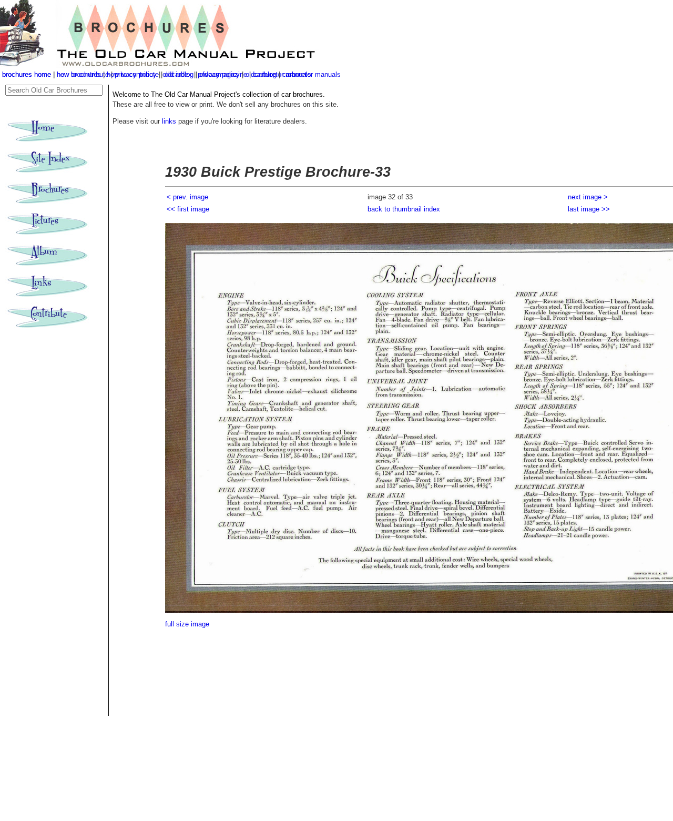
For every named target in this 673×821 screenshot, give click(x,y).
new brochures (79, 74)
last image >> (589, 209)
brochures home (26, 74)
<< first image (188, 209)
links (169, 121)
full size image (187, 624)
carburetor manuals (311, 74)
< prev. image (187, 197)
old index (178, 74)
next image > (588, 197)
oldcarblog (261, 74)
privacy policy (220, 74)
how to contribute (133, 74)
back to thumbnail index (404, 209)
